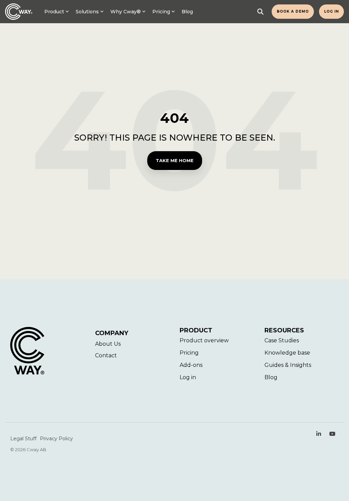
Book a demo (293, 11)
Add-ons (191, 365)
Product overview (204, 340)
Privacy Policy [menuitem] (56, 438)
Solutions (87, 12)
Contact (106, 355)
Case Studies (281, 340)
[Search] (260, 11)
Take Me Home (175, 160)
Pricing (161, 12)
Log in (331, 11)
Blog (187, 12)
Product (54, 12)
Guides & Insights (287, 365)
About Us (108, 344)
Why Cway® (125, 12)
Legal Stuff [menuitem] (23, 438)
